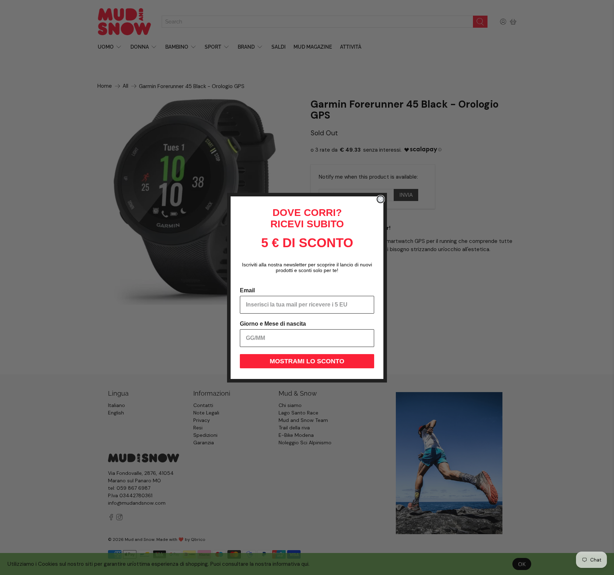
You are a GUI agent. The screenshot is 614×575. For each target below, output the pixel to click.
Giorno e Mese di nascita (273, 324)
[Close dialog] (380, 199)
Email (247, 290)
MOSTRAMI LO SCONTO (307, 361)
